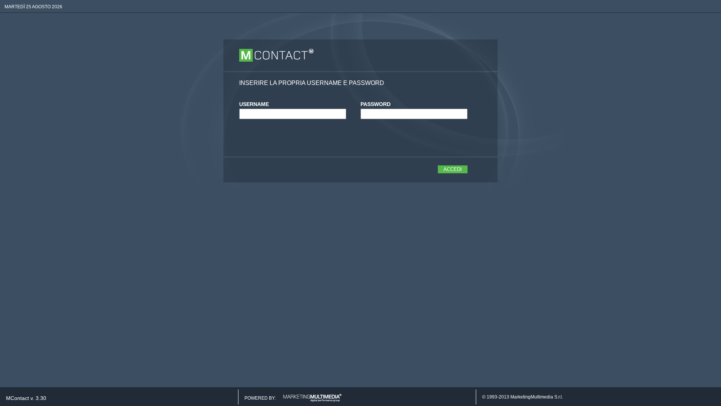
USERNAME (254, 104)
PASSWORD (375, 104)
